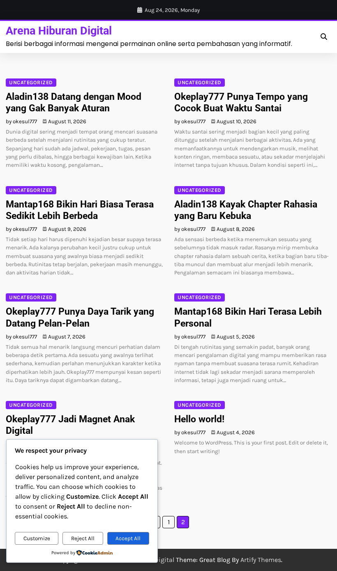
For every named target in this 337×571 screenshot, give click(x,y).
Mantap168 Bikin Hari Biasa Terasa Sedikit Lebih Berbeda (80, 209)
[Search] (323, 37)
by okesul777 (21, 121)
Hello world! (199, 419)
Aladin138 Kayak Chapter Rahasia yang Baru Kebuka (245, 209)
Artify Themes (260, 560)
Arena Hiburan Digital (59, 30)
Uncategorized (31, 82)
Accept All (128, 538)
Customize (36, 538)
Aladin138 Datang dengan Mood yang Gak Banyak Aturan (73, 102)
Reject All (83, 538)
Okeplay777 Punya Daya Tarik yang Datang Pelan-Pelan (80, 317)
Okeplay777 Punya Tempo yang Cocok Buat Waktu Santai (241, 102)
